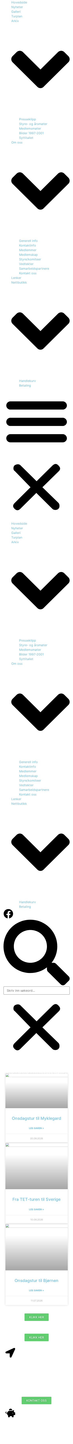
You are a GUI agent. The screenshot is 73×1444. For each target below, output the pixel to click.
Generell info (28, 241)
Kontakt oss (27, 273)
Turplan (16, 16)
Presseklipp (27, 119)
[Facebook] (8, 914)
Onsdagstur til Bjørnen (36, 1280)
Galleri (16, 12)
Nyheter (17, 7)
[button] (37, 454)
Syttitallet (26, 138)
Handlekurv (27, 381)
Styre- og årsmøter (33, 124)
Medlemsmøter (30, 128)
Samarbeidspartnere (34, 268)
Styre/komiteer (30, 259)
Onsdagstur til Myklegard (36, 1118)
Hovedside (19, 2)
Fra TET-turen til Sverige (36, 1199)
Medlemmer (27, 250)
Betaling (25, 385)
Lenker (16, 278)
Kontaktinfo (27, 245)
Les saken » (36, 1128)
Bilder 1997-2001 (31, 133)
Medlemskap (28, 255)
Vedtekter (26, 264)
